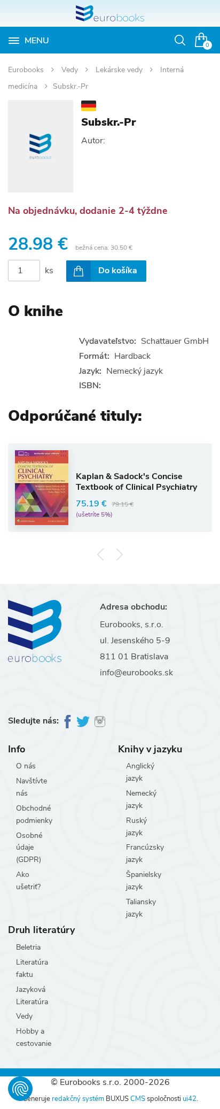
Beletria (28, 947)
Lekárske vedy (120, 70)
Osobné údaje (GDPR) (29, 847)
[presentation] (100, 554)
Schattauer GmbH (175, 341)
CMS (137, 1099)
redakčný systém (78, 1099)
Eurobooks (27, 70)
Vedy (70, 70)
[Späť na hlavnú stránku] (110, 13)
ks (49, 270)
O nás (26, 766)
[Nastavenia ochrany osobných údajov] (20, 1088)
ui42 (190, 1099)
